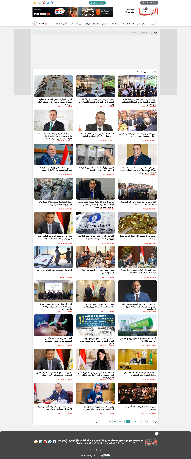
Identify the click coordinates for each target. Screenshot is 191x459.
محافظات (114, 23)
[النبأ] (148, 11)
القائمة (42, 24)
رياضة (78, 23)
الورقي (95, 3)
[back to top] (157, 434)
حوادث (87, 23)
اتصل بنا (89, 450)
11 (115, 421)
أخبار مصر (141, 23)
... (151, 421)
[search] (34, 23)
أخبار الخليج (61, 23)
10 (120, 421)
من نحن (102, 450)
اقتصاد (96, 23)
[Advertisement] (95, 52)
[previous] (156, 421)
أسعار (104, 23)
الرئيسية (153, 23)
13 (105, 421)
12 (110, 421)
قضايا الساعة (128, 23)
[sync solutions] (105, 456)
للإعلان (95, 450)
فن (71, 23)
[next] (96, 421)
